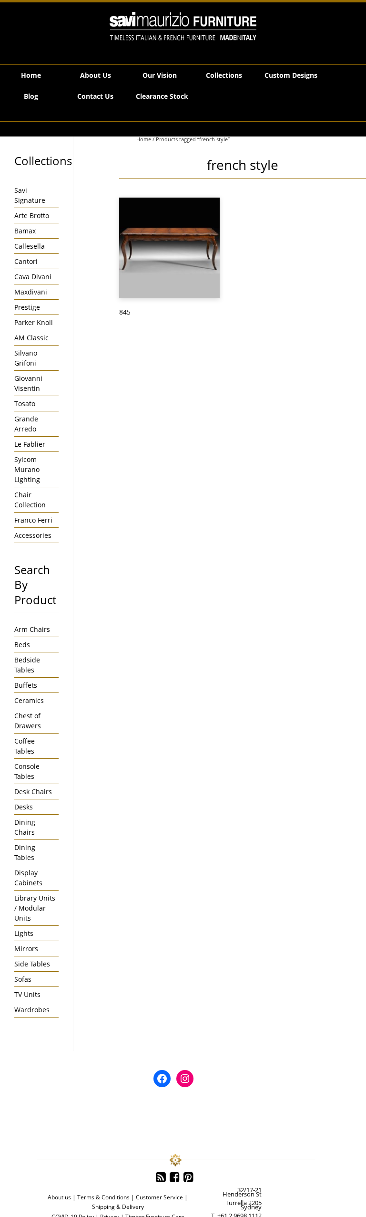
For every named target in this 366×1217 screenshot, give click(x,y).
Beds (22, 644)
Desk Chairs (33, 791)
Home (31, 75)
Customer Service (159, 1197)
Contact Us (95, 96)
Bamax (25, 230)
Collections (224, 75)
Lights (23, 933)
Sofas (22, 979)
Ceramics (29, 700)
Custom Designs (290, 75)
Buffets (25, 685)
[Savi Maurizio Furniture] (183, 26)
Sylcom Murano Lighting (27, 469)
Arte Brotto (31, 215)
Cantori (26, 261)
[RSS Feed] (161, 1177)
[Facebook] (175, 1177)
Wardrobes (32, 1009)
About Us (95, 75)
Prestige (27, 307)
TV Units (27, 994)
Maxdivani (30, 291)
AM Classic (31, 337)
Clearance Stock (162, 96)
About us (59, 1197)
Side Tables (32, 963)
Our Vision (159, 75)
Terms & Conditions (103, 1197)
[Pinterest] (188, 1177)
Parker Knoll (33, 322)
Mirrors (26, 948)
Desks (23, 806)
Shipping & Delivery (118, 1207)
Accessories (32, 535)
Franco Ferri (33, 520)
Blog (31, 96)
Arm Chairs (32, 629)
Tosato (24, 403)
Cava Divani (32, 276)
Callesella (29, 246)
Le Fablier (29, 444)
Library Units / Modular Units (34, 908)
